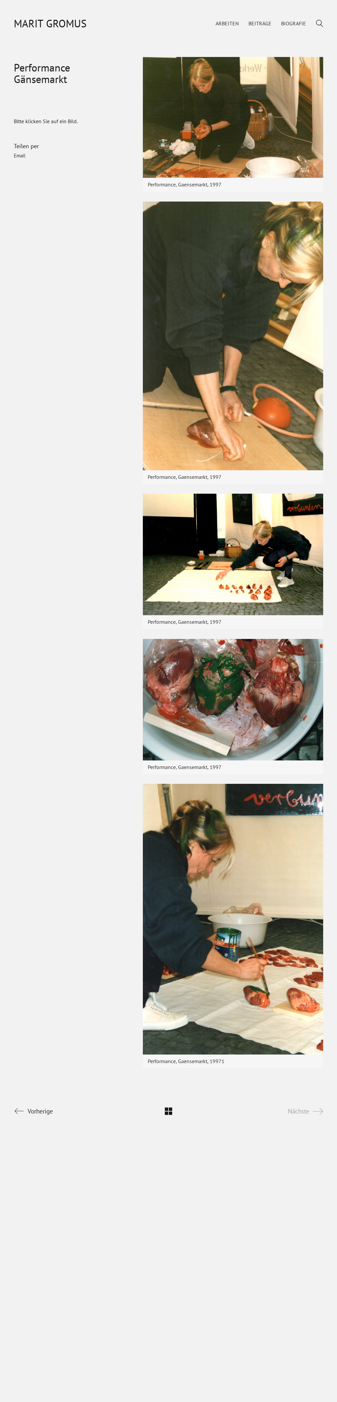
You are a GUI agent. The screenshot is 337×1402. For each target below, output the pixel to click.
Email (19, 155)
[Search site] (319, 24)
